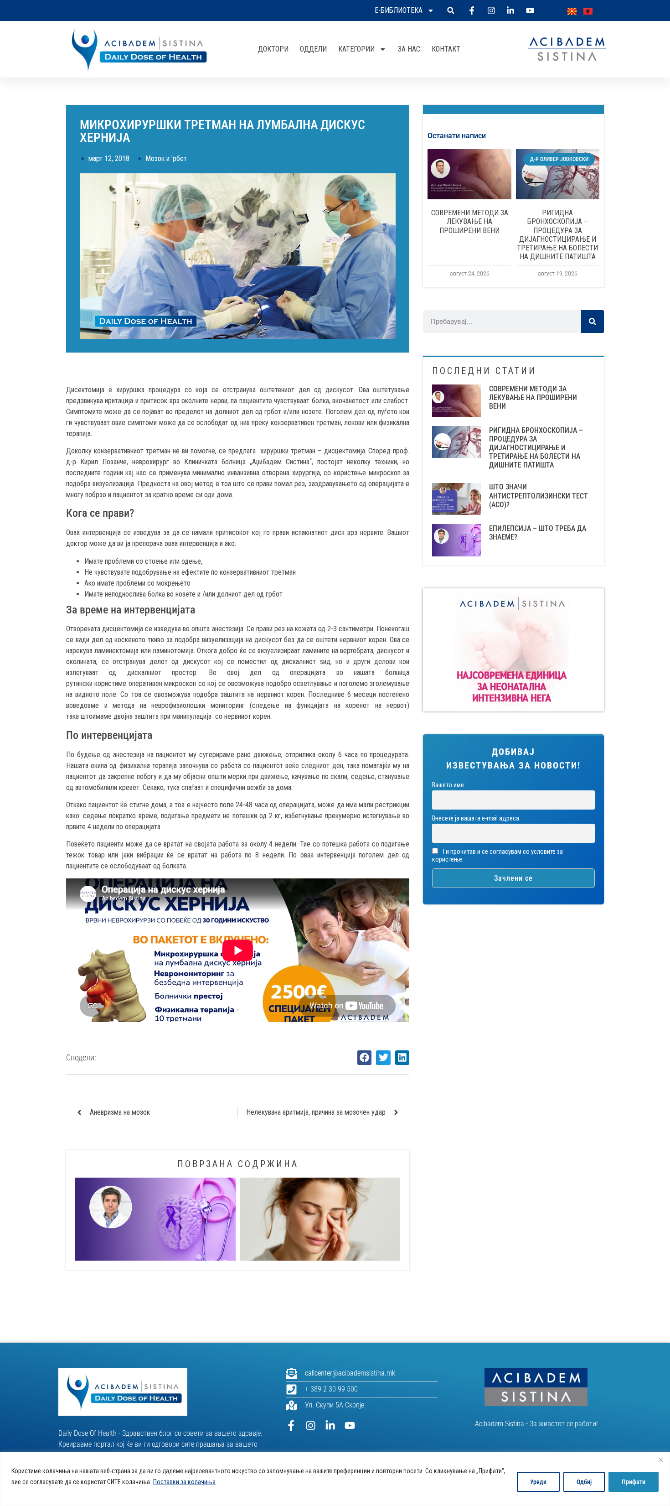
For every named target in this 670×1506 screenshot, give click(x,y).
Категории (356, 49)
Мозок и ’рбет (166, 158)
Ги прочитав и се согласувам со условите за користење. (497, 855)
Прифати (633, 1481)
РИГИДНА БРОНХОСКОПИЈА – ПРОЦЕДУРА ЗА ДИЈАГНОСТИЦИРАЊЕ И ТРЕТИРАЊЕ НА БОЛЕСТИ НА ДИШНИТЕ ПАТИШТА (557, 234)
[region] (335, 1479)
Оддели (313, 49)
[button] (450, 11)
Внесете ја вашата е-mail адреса (475, 818)
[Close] (660, 1459)
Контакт (446, 49)
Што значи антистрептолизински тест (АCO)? (538, 496)
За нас (409, 49)
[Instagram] (310, 1425)
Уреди (538, 1481)
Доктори (273, 49)
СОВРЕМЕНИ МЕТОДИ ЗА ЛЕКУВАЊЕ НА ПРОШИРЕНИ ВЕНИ (469, 221)
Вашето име (448, 785)
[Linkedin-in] (330, 1425)
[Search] (592, 321)
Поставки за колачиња (184, 1481)
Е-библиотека (399, 10)
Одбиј (584, 1481)
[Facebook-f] (291, 1425)
